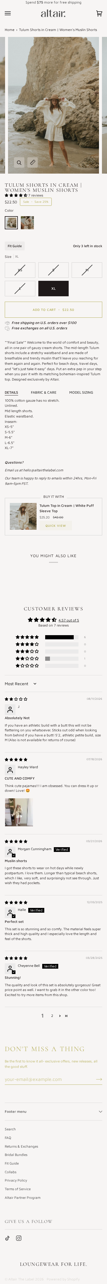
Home (10, 29)
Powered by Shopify (63, 1279)
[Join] (94, 1079)
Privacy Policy (16, 1180)
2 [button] (52, 1015)
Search (10, 1129)
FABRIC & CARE (43, 392)
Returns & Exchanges (21, 1146)
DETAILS (11, 392)
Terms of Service (18, 1189)
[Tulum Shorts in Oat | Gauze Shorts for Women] (27, 224)
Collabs (10, 1172)
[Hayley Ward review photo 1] (19, 812)
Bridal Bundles (16, 1155)
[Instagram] (18, 1238)
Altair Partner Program (22, 1197)
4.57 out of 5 (69, 620)
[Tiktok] (7, 1238)
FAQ (8, 1138)
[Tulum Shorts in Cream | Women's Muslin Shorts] (13, 224)
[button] (16, 195)
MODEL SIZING (81, 392)
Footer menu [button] (15, 1111)
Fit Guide (15, 246)
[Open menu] (14, 13)
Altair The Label (21, 1279)
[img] (16, 699)
